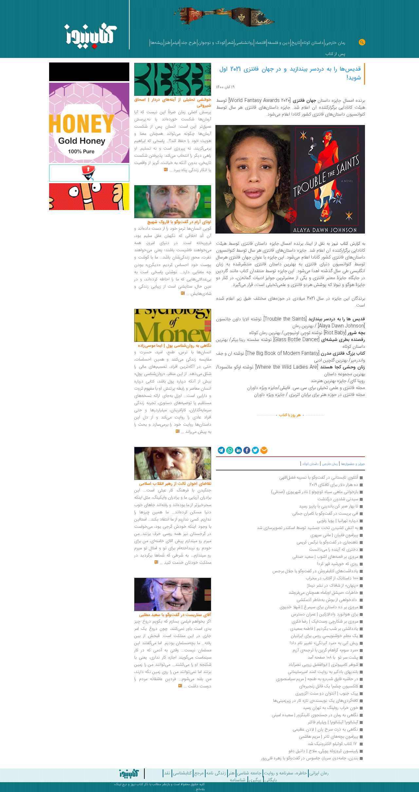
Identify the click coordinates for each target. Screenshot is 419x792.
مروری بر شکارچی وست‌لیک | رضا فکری (325, 621)
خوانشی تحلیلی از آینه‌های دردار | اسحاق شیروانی (172, 102)
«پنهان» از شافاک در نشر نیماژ (332, 585)
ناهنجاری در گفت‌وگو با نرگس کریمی (327, 542)
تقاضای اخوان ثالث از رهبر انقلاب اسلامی (175, 483)
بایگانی (270, 780)
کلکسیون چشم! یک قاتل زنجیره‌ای (328, 686)
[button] (221, 450)
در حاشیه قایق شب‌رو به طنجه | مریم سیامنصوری (317, 679)
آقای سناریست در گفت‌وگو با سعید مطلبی (175, 615)
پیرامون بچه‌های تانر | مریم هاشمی (328, 736)
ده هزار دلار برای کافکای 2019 (333, 484)
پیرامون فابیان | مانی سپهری (334, 535)
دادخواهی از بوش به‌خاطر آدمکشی (326, 600)
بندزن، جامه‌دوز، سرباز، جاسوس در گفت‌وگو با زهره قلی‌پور (309, 758)
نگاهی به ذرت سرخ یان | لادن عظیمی (325, 729)
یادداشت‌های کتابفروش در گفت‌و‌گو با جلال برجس (315, 571)
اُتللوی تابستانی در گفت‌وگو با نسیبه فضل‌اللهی (318, 477)
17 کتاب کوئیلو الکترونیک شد (332, 744)
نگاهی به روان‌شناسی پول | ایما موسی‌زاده (174, 345)
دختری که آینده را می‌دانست (333, 549)
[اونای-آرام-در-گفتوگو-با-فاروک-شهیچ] (172, 202)
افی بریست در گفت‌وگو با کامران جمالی (325, 513)
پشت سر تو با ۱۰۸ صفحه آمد (333, 657)
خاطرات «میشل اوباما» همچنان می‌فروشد (323, 592)
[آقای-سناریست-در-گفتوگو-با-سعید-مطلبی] (172, 595)
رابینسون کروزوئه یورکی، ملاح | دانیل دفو (323, 751)
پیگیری (255, 780)
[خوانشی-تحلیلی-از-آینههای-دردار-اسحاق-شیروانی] (172, 79)
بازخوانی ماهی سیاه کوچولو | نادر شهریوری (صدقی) (314, 492)
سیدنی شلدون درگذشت (338, 499)
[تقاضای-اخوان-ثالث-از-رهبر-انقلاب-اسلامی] (172, 463)
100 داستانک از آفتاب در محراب (332, 578)
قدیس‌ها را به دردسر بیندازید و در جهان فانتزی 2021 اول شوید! (290, 73)
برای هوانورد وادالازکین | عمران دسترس (324, 614)
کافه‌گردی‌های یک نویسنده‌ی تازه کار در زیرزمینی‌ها (315, 700)
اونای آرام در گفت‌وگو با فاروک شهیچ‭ (179, 222)
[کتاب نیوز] (115, 773)
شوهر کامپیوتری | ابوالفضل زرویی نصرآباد (323, 664)
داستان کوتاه (310, 464)
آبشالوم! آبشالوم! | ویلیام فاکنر (333, 722)
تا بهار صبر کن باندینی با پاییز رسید (328, 506)
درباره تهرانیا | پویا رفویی (337, 520)
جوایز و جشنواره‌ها (353, 464)
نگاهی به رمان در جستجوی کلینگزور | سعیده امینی (315, 715)
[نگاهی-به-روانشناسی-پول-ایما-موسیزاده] (172, 325)
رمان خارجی (329, 464)
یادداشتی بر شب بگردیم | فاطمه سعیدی (324, 628)
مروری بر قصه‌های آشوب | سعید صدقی (325, 556)
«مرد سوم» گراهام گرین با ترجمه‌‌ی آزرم (324, 650)
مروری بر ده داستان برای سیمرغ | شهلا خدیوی (319, 607)
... (170, 170)
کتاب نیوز (137, 784)
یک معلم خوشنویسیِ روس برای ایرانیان (324, 636)
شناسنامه (238, 780)
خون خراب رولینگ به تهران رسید (330, 708)
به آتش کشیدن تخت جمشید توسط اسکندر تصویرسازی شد (307, 528)
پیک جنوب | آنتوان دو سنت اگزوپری (326, 693)
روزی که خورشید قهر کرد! (337, 564)
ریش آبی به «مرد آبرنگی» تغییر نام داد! (324, 643)
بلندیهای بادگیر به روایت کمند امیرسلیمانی (323, 672)
